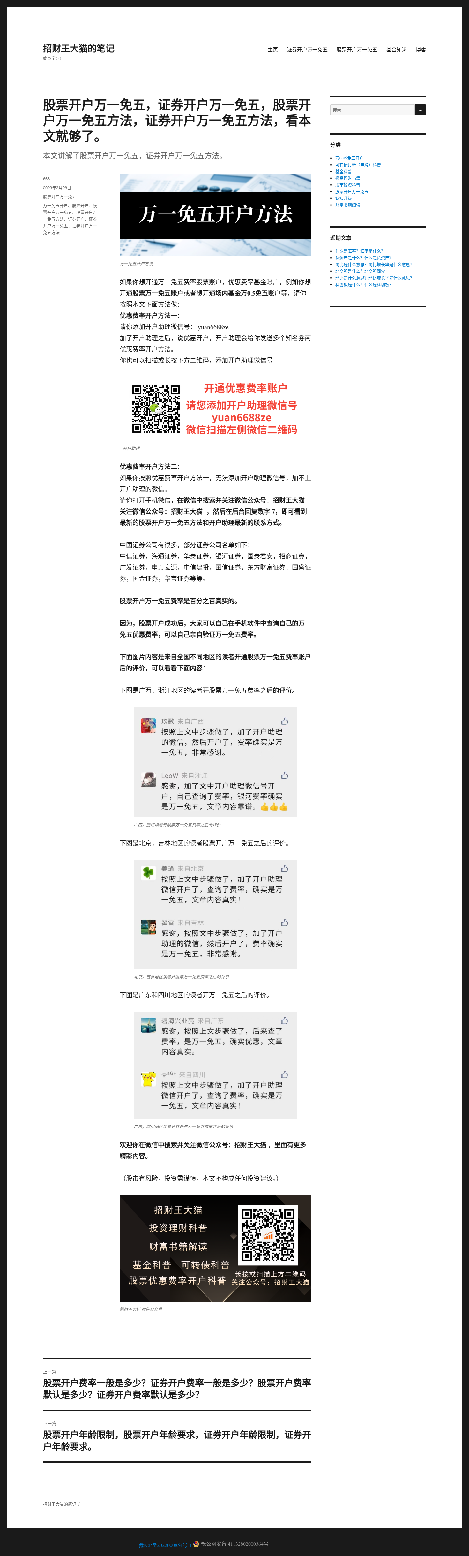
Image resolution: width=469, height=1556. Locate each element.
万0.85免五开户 (349, 158)
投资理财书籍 (347, 178)
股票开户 (80, 205)
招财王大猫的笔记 (79, 48)
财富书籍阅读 (347, 205)
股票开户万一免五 (357, 49)
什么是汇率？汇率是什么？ (360, 251)
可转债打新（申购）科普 (358, 164)
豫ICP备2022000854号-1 (165, 1545)
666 (46, 178)
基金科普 (343, 171)
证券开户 (76, 219)
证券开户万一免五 (307, 49)
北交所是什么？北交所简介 (360, 271)
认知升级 (343, 198)
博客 (421, 49)
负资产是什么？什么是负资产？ (364, 257)
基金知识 (396, 49)
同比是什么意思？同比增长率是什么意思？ (374, 264)
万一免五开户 (55, 205)
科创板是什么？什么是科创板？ (364, 284)
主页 (273, 49)
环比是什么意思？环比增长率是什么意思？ (374, 278)
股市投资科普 (347, 185)
